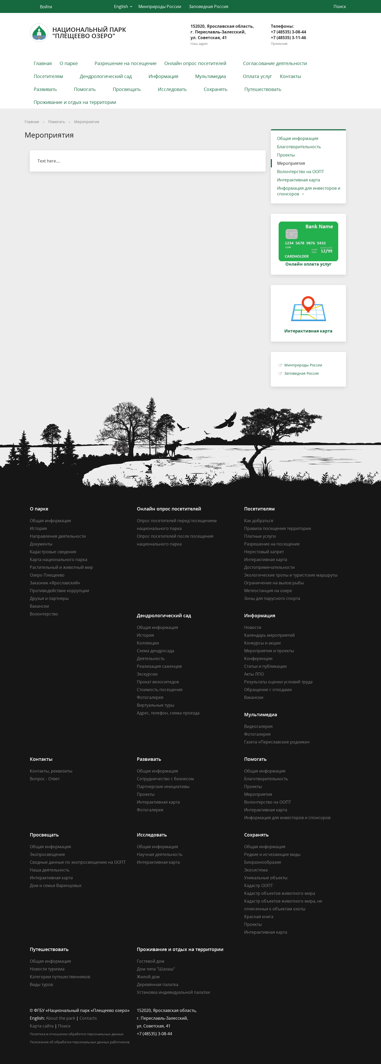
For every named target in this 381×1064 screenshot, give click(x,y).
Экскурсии (147, 674)
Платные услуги (260, 536)
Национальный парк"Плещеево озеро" (89, 32)
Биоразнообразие (262, 862)
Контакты (290, 76)
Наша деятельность (49, 870)
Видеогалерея (258, 726)
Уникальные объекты (265, 878)
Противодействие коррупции (59, 590)
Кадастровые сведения (53, 552)
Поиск (64, 1026)
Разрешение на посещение (126, 63)
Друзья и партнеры (49, 598)
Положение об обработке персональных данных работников (79, 1042)
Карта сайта (42, 1026)
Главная (43, 63)
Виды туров (41, 984)
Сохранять (216, 89)
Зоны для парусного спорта (272, 598)
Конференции (258, 658)
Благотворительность (299, 147)
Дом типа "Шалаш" (156, 969)
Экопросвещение (47, 854)
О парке (69, 63)
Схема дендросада (155, 651)
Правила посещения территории (277, 528)
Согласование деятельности (275, 63)
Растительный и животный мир (61, 567)
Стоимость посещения (159, 689)
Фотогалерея (150, 697)
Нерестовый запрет (264, 552)
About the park (60, 1018)
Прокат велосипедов (158, 682)
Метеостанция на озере (268, 590)
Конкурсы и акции (262, 643)
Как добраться (258, 520)
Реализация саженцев (159, 666)
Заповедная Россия (208, 6)
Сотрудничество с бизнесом (165, 779)
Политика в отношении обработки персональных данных (77, 1034)
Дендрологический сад (106, 76)
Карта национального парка (58, 559)
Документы (41, 544)
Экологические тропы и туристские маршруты (290, 575)
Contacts (88, 1018)
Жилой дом (148, 977)
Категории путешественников (60, 977)
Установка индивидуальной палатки (173, 992)
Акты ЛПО (254, 674)
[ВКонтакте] (248, 1010)
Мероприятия (86, 121)
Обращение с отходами (268, 689)
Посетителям (48, 76)
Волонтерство (44, 614)
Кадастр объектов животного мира (279, 893)
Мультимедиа (210, 76)
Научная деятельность (159, 854)
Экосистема (256, 870)
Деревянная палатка (157, 984)
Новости (252, 627)
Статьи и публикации (265, 666)
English (121, 6)
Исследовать (172, 89)
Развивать (45, 89)
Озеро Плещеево (47, 575)
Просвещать (127, 89)
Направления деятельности (58, 536)
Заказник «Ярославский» (55, 583)
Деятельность (151, 658)
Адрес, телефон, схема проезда (168, 713)
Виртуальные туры (155, 705)
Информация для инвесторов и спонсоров (308, 191)
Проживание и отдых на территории (75, 102)
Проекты (286, 155)
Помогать (85, 89)
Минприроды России (159, 6)
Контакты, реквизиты (51, 771)
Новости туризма (47, 969)
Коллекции (148, 643)
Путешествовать (262, 89)
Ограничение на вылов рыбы (274, 583)
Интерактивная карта (298, 180)
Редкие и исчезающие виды (272, 854)
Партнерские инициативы (163, 786)
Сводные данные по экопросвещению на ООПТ (78, 862)
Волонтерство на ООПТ (300, 171)
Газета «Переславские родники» (277, 742)
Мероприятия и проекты (269, 651)
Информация (163, 76)
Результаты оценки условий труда (278, 682)
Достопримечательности (269, 567)
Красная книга (258, 916)
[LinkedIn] (258, 1010)
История (38, 528)
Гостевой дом (150, 961)
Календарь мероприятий (269, 635)
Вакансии (39, 606)
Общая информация (297, 138)
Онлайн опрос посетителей (195, 63)
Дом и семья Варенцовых (55, 885)
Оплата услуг (257, 76)
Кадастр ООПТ (258, 885)
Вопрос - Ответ (45, 779)
